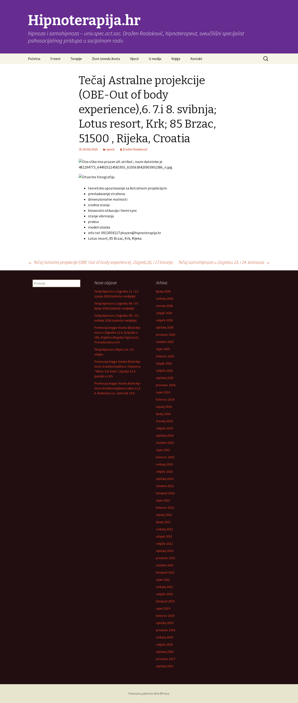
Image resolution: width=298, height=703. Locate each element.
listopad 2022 (165, 493)
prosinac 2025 (165, 334)
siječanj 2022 (164, 551)
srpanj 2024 (164, 407)
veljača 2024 (164, 428)
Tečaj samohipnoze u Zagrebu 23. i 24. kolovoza (224, 262)
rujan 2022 (163, 500)
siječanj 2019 (164, 623)
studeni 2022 (165, 486)
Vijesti (134, 58)
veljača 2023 (164, 471)
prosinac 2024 (165, 385)
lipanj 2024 (163, 414)
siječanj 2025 (164, 378)
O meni (55, 58)
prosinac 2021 (165, 558)
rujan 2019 (163, 608)
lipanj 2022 (163, 522)
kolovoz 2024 (165, 399)
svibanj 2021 (164, 587)
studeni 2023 (165, 443)
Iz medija (155, 58)
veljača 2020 (164, 594)
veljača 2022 (164, 543)
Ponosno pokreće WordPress (149, 693)
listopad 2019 (165, 601)
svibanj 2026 (164, 298)
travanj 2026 (164, 306)
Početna (34, 58)
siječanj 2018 (164, 652)
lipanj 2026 (163, 291)
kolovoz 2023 (165, 457)
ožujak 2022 (164, 536)
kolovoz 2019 (165, 615)
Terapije (76, 58)
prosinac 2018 (165, 630)
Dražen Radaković (135, 149)
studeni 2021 (165, 565)
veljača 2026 (164, 320)
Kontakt (196, 58)
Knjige (175, 58)
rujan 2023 (163, 450)
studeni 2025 (165, 342)
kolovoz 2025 (165, 356)
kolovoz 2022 (165, 507)
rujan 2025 (163, 349)
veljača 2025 (164, 370)
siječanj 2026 (164, 327)
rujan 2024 (163, 392)
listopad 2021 (165, 572)
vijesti (110, 149)
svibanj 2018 (164, 637)
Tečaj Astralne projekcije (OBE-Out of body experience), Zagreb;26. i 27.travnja (100, 262)
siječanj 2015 (164, 666)
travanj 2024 (164, 421)
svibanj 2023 (164, 464)
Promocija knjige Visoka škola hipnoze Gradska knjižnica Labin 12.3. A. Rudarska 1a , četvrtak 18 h (117, 388)
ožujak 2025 (164, 363)
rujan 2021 (163, 579)
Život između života (106, 58)
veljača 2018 (164, 644)
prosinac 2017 (165, 659)
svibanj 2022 (164, 529)
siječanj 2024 (164, 435)
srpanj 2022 (164, 515)
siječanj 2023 (164, 479)
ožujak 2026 (164, 313)
